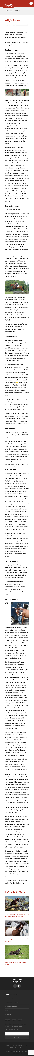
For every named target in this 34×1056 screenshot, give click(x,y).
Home (8, 10)
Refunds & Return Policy (13, 1002)
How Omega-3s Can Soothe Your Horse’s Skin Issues (16, 940)
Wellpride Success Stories (20, 24)
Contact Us (9, 1014)
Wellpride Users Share (11, 25)
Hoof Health (15, 10)
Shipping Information (12, 1006)
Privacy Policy (16, 1048)
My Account (10, 999)
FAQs (8, 1010)
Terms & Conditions (19, 1045)
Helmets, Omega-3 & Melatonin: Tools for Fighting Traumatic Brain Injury (17, 915)
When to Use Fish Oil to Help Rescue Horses (15, 963)
